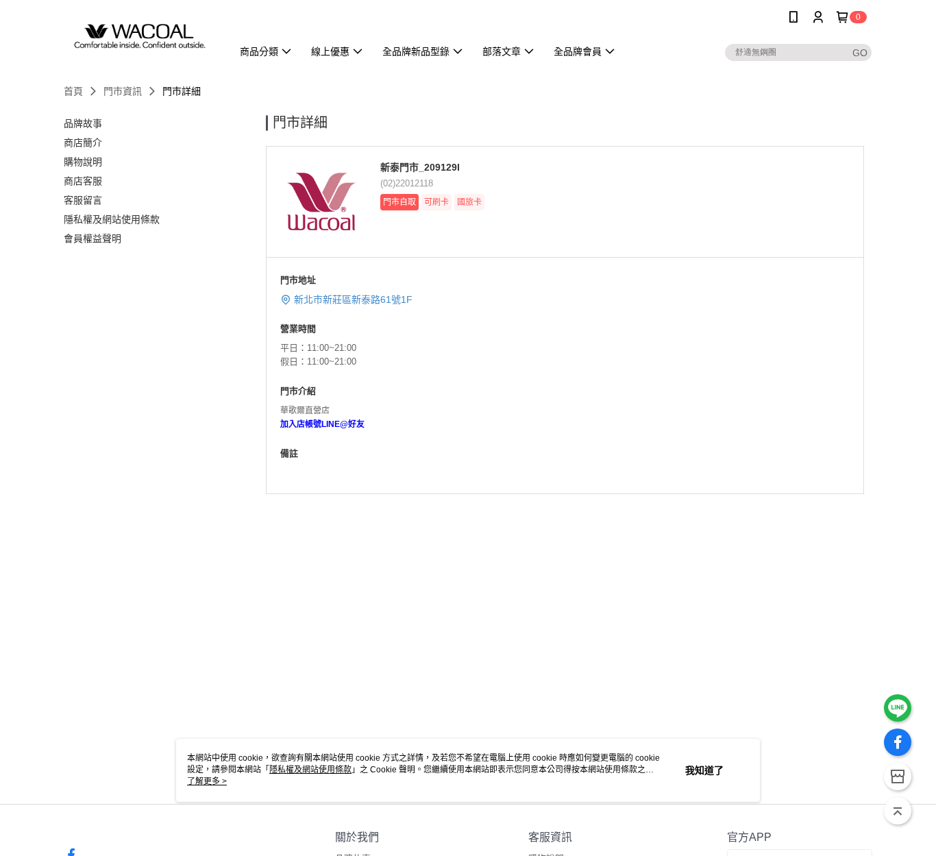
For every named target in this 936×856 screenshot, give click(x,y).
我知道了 (704, 770)
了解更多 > (207, 781)
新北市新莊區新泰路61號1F (353, 299)
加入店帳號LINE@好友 (322, 424)
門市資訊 (122, 91)
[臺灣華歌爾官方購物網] (140, 36)
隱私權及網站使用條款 (310, 769)
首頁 (73, 91)
